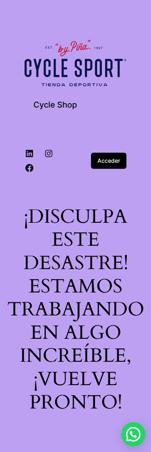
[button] (133, 434)
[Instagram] (49, 153)
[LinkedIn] (29, 153)
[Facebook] (29, 168)
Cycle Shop (55, 105)
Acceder (108, 160)
